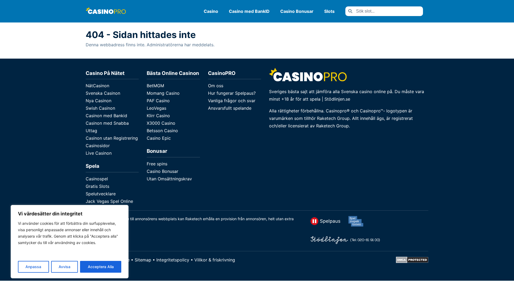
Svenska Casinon (103, 93)
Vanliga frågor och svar (231, 100)
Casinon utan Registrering (112, 138)
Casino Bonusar (296, 11)
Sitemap (143, 260)
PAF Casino (158, 100)
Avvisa (64, 266)
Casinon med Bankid (106, 115)
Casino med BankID (249, 11)
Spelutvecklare (101, 193)
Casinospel (97, 178)
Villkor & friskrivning (214, 260)
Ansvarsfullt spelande (229, 108)
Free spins (157, 163)
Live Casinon (99, 153)
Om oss (215, 85)
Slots (329, 11)
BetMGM (155, 85)
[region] (69, 241)
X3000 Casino (161, 123)
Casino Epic (159, 138)
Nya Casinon (98, 100)
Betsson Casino (162, 130)
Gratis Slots (97, 186)
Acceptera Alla (101, 266)
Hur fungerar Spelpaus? (232, 93)
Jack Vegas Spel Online (109, 201)
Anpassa (33, 266)
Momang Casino (163, 93)
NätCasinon (97, 85)
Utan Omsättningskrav (169, 178)
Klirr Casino (158, 115)
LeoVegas (156, 108)
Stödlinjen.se (337, 99)
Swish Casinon (100, 108)
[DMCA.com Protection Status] (412, 261)
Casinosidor (98, 145)
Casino (211, 11)
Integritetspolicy (172, 260)
